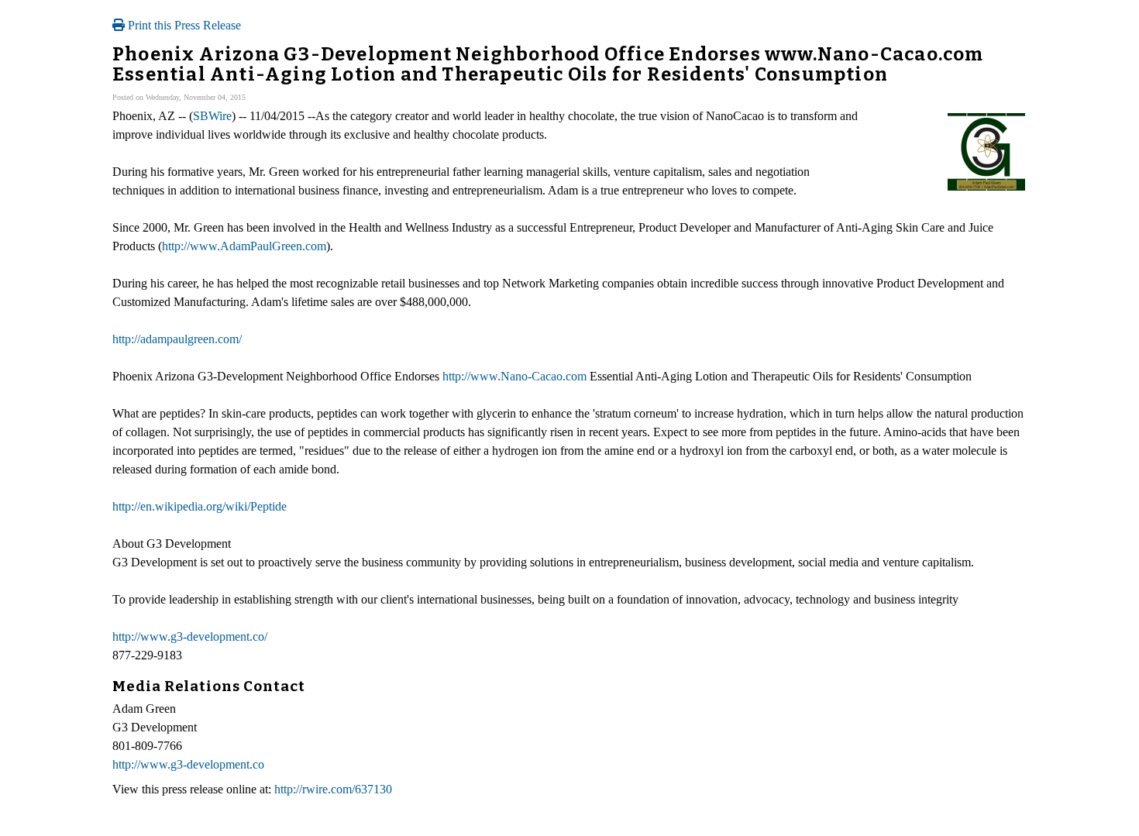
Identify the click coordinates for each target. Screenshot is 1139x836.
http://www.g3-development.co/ (189, 636)
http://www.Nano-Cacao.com (514, 376)
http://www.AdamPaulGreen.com (244, 246)
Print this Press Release (183, 25)
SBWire (212, 115)
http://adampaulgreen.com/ (177, 339)
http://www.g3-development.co (188, 764)
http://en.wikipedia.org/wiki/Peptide (199, 506)
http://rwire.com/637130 (333, 789)
